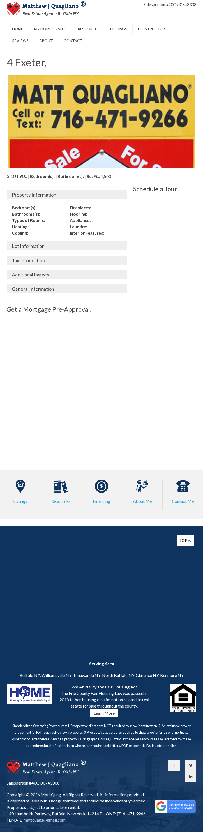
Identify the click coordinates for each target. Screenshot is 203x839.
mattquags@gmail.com (44, 819)
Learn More (104, 712)
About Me (142, 501)
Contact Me (183, 501)
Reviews (20, 40)
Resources (88, 28)
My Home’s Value (50, 28)
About (46, 40)
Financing (101, 501)
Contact (73, 40)
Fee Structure (152, 28)
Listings (118, 28)
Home (17, 28)
